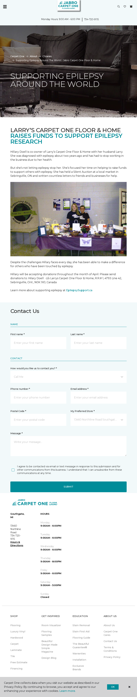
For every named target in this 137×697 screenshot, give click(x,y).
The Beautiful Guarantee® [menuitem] (81, 645)
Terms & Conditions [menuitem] (110, 649)
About (33, 56)
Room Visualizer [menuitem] (51, 625)
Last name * (77, 334)
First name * (17, 334)
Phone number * (20, 389)
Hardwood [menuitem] (16, 637)
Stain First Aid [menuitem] (81, 631)
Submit (68, 486)
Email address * (79, 389)
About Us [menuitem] (109, 625)
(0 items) (131, 6)
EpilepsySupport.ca (79, 290)
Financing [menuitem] (16, 668)
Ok (113, 686)
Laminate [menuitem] (16, 650)
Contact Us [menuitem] (110, 641)
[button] (118, 6)
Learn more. (67, 690)
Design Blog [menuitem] (48, 657)
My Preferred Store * (82, 411)
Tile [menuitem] (12, 656)
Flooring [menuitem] (15, 625)
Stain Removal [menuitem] (81, 625)
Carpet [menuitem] (14, 643)
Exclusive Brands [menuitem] (78, 667)
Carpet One (17, 56)
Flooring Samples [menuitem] (46, 633)
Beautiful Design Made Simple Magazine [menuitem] (49, 646)
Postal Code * (18, 411)
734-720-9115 (91, 19)
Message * (16, 433)
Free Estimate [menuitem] (18, 662)
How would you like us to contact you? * (33, 368)
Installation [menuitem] (79, 659)
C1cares (47, 56)
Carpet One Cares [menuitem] (111, 633)
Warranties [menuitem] (79, 653)
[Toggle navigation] (5, 7)
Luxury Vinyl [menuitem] (17, 631)
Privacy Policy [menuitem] (112, 657)
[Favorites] (125, 6)
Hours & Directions (16, 544)
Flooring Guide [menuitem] (81, 637)
